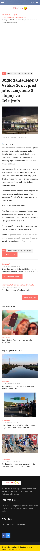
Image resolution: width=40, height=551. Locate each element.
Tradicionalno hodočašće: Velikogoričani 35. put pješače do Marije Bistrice (19, 426)
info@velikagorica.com (15, 524)
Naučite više (19, 549)
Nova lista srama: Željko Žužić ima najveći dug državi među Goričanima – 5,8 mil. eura (20, 270)
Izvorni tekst (9, 255)
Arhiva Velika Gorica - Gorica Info (19, 73)
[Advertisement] (20, 46)
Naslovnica (6, 15)
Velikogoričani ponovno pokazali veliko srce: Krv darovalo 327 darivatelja (19, 465)
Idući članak (29, 298)
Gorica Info (26, 241)
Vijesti (14, 15)
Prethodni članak (12, 277)
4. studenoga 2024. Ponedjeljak (15, 17)
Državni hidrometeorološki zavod (16, 148)
